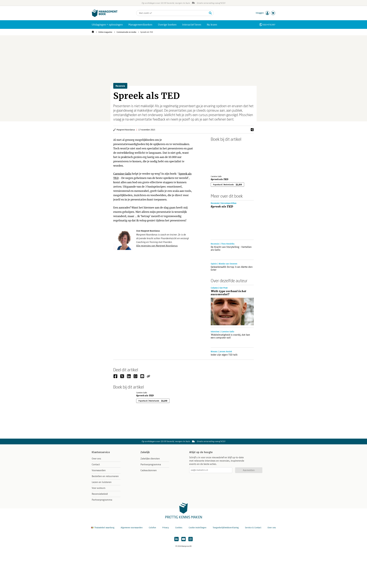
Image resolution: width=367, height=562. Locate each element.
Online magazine (105, 32)
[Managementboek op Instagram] (190, 539)
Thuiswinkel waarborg (104, 527)
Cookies (178, 527)
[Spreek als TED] (221, 157)
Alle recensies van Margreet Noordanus (157, 245)
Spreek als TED (146, 32)
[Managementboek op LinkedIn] (176, 539)
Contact (96, 464)
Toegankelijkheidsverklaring (226, 527)
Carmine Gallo (122, 173)
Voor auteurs (98, 488)
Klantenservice (101, 452)
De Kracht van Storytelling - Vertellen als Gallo (231, 248)
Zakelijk (145, 452)
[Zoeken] (210, 13)
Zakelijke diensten (150, 458)
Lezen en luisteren (102, 482)
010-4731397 (269, 24)
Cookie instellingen (197, 527)
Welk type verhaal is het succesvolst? (228, 293)
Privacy (165, 527)
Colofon (152, 527)
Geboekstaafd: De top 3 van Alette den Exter (232, 268)
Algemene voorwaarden (131, 527)
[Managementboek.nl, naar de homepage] (105, 16)
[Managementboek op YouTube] (183, 539)
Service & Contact (253, 527)
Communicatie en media (126, 32)
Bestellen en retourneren (105, 476)
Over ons (96, 458)
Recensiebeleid (100, 494)
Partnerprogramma (102, 499)
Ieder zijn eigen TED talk (224, 354)
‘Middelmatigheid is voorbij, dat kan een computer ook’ (230, 336)
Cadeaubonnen (148, 470)
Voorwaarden (99, 470)
